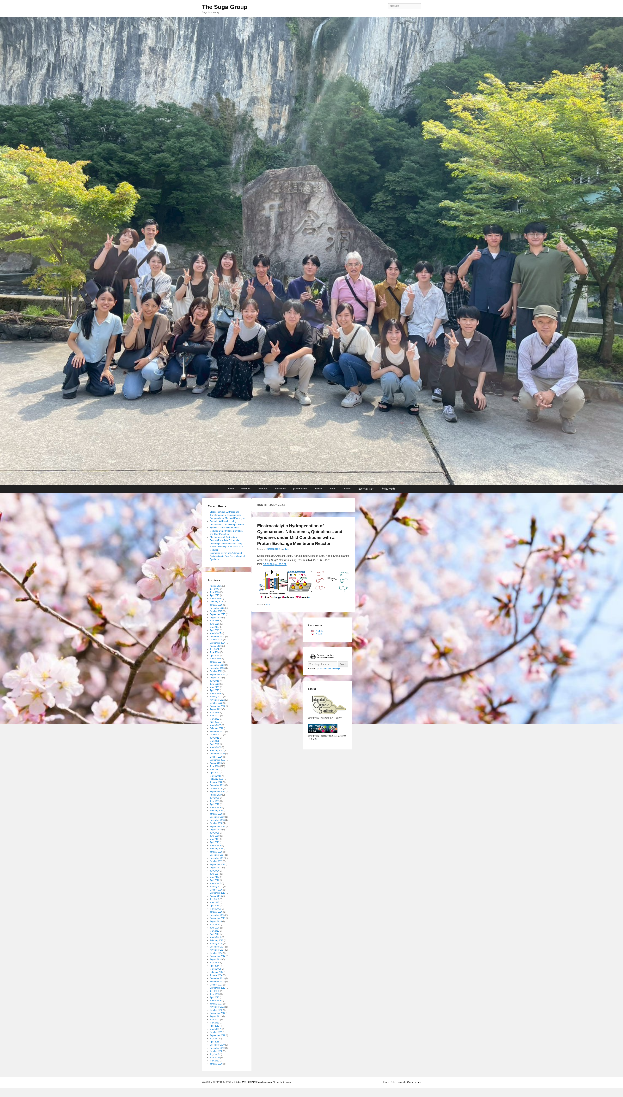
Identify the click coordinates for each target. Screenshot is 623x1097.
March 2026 (215, 598)
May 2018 (214, 839)
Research (262, 488)
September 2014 (217, 956)
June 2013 (215, 994)
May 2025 (214, 627)
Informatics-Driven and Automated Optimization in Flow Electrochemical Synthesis (227, 556)
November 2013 (217, 981)
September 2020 (217, 760)
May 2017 (214, 877)
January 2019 (216, 814)
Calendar (346, 488)
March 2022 (215, 725)
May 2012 (214, 1023)
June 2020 (215, 766)
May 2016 (214, 902)
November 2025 (217, 608)
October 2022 (216, 703)
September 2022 (217, 706)
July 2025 (214, 620)
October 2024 (216, 639)
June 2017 (215, 874)
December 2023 (217, 665)
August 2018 (216, 829)
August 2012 (216, 1016)
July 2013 (214, 991)
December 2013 (217, 978)
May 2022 (214, 719)
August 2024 (216, 646)
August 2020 (216, 763)
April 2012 (214, 1026)
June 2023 (215, 684)
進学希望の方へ (366, 488)
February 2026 (216, 601)
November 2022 (217, 700)
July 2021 (214, 738)
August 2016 (216, 896)
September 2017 (217, 864)
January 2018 (216, 852)
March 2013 (215, 1000)
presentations (300, 488)
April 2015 (214, 934)
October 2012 (216, 1010)
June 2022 (215, 715)
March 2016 (215, 909)
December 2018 (217, 817)
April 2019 (214, 804)
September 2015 (217, 918)
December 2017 (217, 855)
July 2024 (214, 649)
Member (245, 488)
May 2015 (214, 931)
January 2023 (216, 696)
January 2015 (216, 943)
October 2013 (216, 985)
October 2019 (216, 788)
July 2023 (214, 681)
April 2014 (214, 966)
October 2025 (216, 611)
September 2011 (217, 1035)
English (319, 631)
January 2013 (216, 1004)
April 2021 (214, 744)
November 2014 (217, 950)
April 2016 (214, 905)
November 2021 (217, 731)
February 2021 (216, 750)
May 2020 (214, 769)
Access (318, 488)
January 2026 (216, 605)
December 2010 (217, 1045)
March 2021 (215, 747)
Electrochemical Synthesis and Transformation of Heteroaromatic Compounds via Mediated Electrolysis (227, 515)
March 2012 (215, 1029)
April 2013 (214, 997)
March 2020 (215, 776)
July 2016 (214, 899)
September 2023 (217, 674)
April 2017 (214, 880)
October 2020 (216, 757)
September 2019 (217, 791)
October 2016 (216, 890)
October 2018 (216, 823)
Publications (280, 488)
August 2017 (216, 867)
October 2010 (216, 1051)
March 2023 (215, 693)
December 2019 (217, 785)
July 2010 (214, 1054)
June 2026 (215, 592)
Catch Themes (414, 1082)
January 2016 (216, 912)
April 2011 (214, 1042)
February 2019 (216, 810)
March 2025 (215, 633)
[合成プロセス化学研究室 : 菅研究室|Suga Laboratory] (311, 251)
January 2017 (216, 886)
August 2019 (216, 795)
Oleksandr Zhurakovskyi (329, 668)
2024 (268, 605)
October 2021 (216, 734)
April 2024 (214, 655)
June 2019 (215, 801)
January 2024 (216, 662)
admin (286, 549)
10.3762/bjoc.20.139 (275, 564)
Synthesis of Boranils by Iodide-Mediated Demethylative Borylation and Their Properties (226, 530)
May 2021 (214, 741)
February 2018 (216, 848)
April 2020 (214, 772)
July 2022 (214, 712)
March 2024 (215, 658)
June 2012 (215, 1019)
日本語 (319, 634)
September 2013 (217, 988)
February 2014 (216, 972)
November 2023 (217, 668)
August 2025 (216, 617)
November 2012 (217, 1007)
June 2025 (215, 624)
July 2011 (214, 1038)
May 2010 (214, 1061)
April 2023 (214, 690)
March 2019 (215, 807)
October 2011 (216, 1032)
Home (231, 488)
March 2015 (215, 937)
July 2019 (214, 798)
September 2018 (217, 826)
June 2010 (215, 1057)
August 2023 (216, 677)
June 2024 (215, 652)
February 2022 (216, 728)
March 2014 (215, 969)
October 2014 (216, 953)
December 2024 (217, 636)
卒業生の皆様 (388, 488)
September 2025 (217, 614)
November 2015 (217, 915)
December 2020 (217, 753)
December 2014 (217, 947)
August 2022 (216, 709)
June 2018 (215, 836)
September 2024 (217, 643)
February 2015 (216, 940)
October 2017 (216, 861)
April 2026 (214, 595)
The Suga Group (224, 7)
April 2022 (214, 722)
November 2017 (217, 858)
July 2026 (214, 589)
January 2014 (216, 975)
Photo (332, 488)
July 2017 (214, 871)
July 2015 (214, 924)
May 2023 (214, 687)
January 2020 (216, 782)
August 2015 (216, 921)
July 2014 (214, 962)
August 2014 (216, 959)
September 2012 (217, 1013)
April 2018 (214, 842)
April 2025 (214, 630)
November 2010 (217, 1048)
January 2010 (216, 1064)
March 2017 (215, 883)
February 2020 (216, 779)
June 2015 (215, 928)
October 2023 (216, 671)
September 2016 (217, 893)
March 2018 (215, 845)
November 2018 (217, 820)
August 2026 (216, 586)
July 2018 (214, 833)
